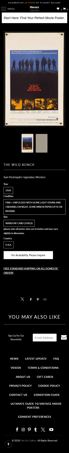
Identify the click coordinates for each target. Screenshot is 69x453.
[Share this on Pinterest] (38, 299)
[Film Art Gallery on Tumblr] (35, 429)
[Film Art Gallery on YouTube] (51, 429)
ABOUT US (23, 376)
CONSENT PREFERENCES (34, 416)
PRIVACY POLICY (20, 385)
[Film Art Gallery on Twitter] (43, 429)
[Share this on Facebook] (31, 299)
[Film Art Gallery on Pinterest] (29, 429)
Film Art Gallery (28, 440)
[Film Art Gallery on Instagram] (23, 429)
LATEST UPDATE (36, 358)
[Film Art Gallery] (34, 8)
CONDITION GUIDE (47, 394)
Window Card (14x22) (19, 223)
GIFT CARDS (45, 376)
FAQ (56, 358)
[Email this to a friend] (46, 299)
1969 (8, 190)
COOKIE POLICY (49, 385)
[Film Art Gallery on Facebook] (17, 429)
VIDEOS (16, 367)
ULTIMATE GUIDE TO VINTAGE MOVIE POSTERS (36, 405)
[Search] (34, 19)
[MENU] (2, 8)
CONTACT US (18, 394)
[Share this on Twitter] (23, 298)
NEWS (14, 358)
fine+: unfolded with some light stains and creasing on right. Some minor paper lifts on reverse (33, 207)
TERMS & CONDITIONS (43, 367)
